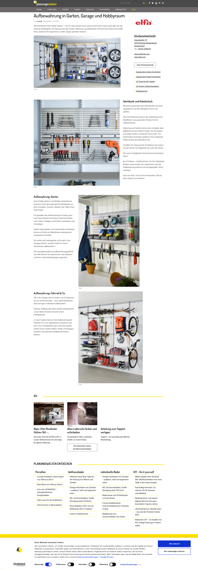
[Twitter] (153, 3)
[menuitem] (134, 9)
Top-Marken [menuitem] (104, 9)
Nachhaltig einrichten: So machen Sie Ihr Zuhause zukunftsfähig (145, 490)
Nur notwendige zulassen (174, 551)
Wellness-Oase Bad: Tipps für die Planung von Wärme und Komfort (82, 480)
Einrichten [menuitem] (51, 9)
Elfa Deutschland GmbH (145, 35)
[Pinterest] (159, 3)
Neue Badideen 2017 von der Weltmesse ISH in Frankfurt (82, 507)
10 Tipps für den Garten (145, 81)
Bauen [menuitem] (39, 9)
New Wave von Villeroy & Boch (49, 484)
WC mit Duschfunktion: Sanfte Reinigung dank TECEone (82, 499)
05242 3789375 (144, 49)
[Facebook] (149, 3)
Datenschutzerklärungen (87, 557)
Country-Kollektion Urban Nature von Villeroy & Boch (50, 478)
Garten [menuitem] (65, 9)
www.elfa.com (140, 57)
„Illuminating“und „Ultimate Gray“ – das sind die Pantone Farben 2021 (148, 512)
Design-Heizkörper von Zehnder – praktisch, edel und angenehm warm (83, 490)
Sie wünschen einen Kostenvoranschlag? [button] (82, 447)
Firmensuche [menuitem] (120, 9)
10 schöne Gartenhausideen (147, 86)
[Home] (45, 3)
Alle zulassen (174, 544)
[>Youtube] (156, 3)
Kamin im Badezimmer (79, 514)
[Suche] (144, 3)
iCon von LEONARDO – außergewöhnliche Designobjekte (47, 492)
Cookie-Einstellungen (129, 564)
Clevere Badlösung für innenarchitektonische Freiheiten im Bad (115, 506)
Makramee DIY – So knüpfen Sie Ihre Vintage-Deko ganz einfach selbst (148, 523)
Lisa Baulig (39, 21)
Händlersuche (141, 91)
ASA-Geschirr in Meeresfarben (49, 505)
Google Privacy (106, 557)
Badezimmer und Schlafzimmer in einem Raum (115, 496)
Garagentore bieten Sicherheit (148, 72)
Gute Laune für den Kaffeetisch (49, 500)
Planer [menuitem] (77, 9)
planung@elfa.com (142, 54)
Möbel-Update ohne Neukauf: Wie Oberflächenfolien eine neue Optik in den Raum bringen (148, 480)
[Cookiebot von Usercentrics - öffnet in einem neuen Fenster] (19, 564)
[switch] (71, 564)
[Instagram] (163, 3)
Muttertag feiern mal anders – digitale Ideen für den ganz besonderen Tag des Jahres (147, 501)
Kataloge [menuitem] (90, 9)
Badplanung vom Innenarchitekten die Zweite (113, 515)
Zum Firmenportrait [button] (145, 65)
